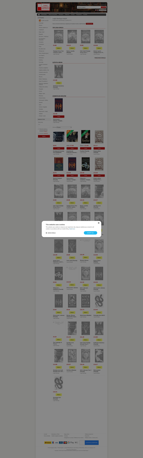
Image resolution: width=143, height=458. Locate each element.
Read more (72, 228)
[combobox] (98, 223)
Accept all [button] (90, 233)
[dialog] (71, 229)
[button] (51, 233)
